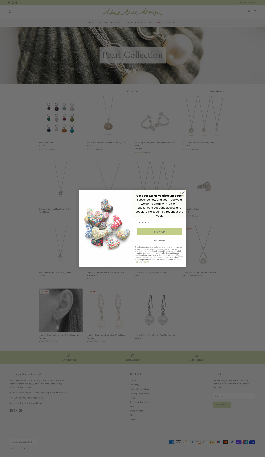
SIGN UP (159, 232)
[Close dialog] (182, 193)
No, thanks (159, 240)
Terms (146, 262)
